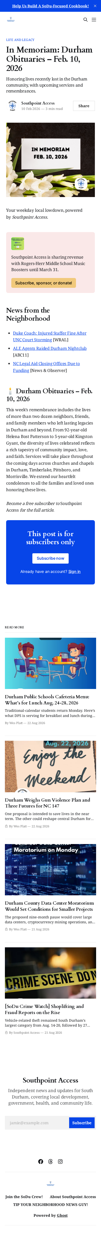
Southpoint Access (37, 103)
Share (83, 105)
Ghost (62, 1215)
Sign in (74, 571)
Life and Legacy (20, 40)
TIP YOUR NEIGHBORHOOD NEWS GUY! (50, 1204)
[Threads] (50, 1161)
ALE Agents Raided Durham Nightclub (50, 348)
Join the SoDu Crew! (24, 1196)
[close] (95, 6)
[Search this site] (85, 20)
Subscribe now (50, 558)
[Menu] (94, 20)
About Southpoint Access (73, 1196)
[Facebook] (40, 1161)
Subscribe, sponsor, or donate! (43, 282)
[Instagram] (60, 1161)
